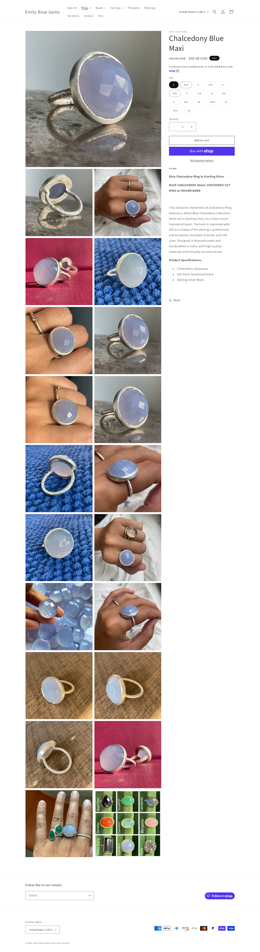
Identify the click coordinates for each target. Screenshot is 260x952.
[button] (86, 8)
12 (191, 111)
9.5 (188, 103)
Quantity (174, 119)
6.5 (175, 93)
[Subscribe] (89, 895)
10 (201, 103)
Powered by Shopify (60, 943)
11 (228, 103)
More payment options (202, 160)
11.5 (177, 111)
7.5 (201, 94)
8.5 (226, 94)
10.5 (214, 103)
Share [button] (176, 300)
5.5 (213, 85)
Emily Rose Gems (41, 943)
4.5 (186, 85)
